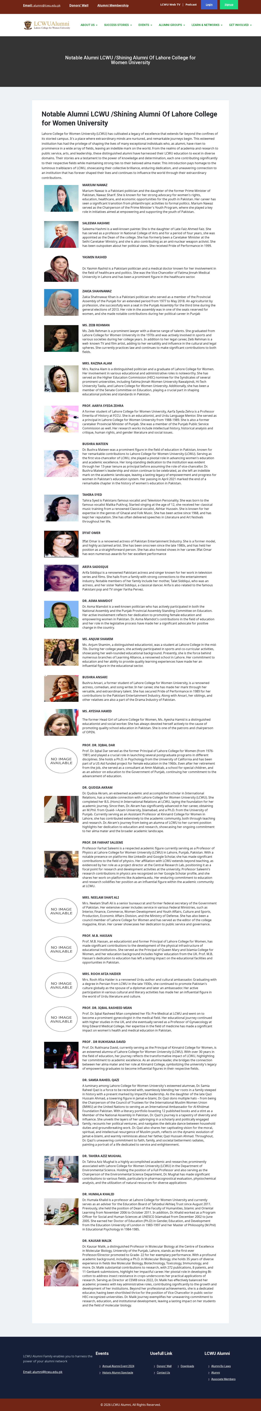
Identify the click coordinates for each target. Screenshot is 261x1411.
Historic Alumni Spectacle (117, 1372)
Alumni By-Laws (221, 1366)
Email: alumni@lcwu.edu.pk (42, 1372)
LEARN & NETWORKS (206, 25)
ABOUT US (88, 25)
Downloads (187, 1366)
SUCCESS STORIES (117, 25)
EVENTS (144, 25)
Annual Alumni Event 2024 (118, 1366)
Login (209, 4)
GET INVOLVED (239, 25)
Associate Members (223, 1379)
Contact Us (163, 1372)
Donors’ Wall (164, 1366)
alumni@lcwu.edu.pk (41, 5)
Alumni (215, 1372)
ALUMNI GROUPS (171, 25)
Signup (229, 4)
